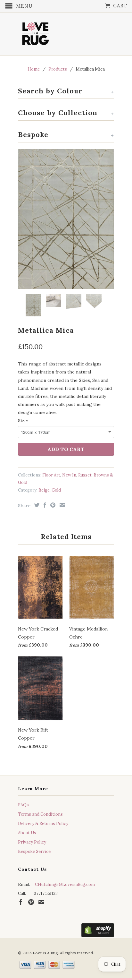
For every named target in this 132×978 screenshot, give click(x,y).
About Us (27, 833)
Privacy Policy (32, 842)
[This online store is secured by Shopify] (97, 931)
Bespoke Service (34, 851)
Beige (44, 490)
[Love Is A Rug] (35, 32)
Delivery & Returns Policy (43, 823)
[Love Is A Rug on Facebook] (21, 902)
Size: (23, 421)
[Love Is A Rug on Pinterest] (31, 902)
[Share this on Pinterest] (52, 505)
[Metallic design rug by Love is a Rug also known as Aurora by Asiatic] (66, 219)
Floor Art (51, 475)
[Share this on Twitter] (36, 505)
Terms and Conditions (40, 814)
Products (57, 69)
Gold (56, 490)
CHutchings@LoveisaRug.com (65, 884)
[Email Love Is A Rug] (41, 902)
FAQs (23, 805)
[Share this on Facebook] (44, 505)
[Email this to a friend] (61, 505)
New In (69, 475)
